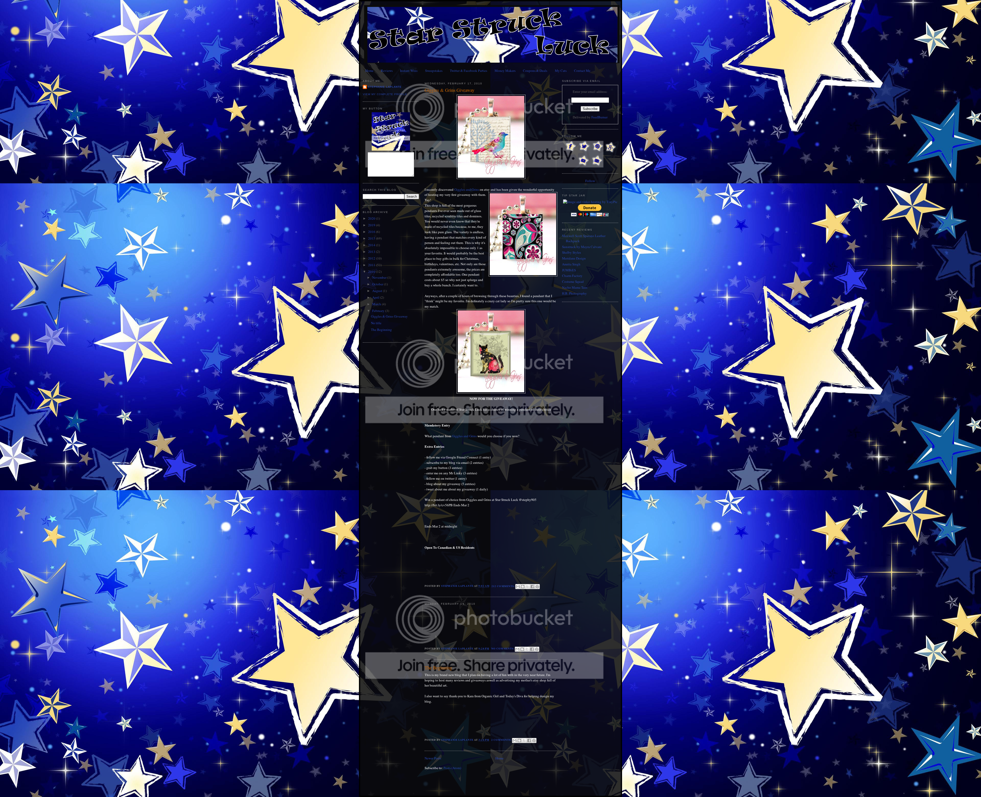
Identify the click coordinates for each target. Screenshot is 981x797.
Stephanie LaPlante (385, 86)
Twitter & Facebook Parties (468, 70)
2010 (372, 271)
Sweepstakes (433, 70)
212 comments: (503, 586)
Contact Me (582, 70)
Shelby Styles (571, 252)
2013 (372, 251)
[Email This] (517, 586)
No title (376, 323)
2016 (372, 231)
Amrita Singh (571, 264)
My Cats (561, 70)
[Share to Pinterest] (537, 586)
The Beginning (381, 329)
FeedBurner (599, 117)
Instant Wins (408, 70)
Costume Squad (573, 281)
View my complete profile (385, 94)
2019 (372, 225)
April (376, 297)
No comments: (503, 648)
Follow (590, 180)
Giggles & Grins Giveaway (389, 316)
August (377, 290)
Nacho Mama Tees (574, 287)
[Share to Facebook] (532, 586)
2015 (372, 238)
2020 (372, 218)
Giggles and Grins (466, 189)
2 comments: (501, 740)
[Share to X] (527, 586)
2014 (372, 245)
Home (369, 70)
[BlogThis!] (522, 586)
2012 (372, 258)
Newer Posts (433, 758)
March (377, 304)
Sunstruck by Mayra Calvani (582, 246)
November (379, 277)
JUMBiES (569, 270)
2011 (372, 265)
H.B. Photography (574, 293)
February (378, 310)
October (378, 284)
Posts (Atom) (452, 768)
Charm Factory (572, 275)
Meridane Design (574, 258)
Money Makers (505, 70)
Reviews (387, 70)
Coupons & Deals (535, 70)
